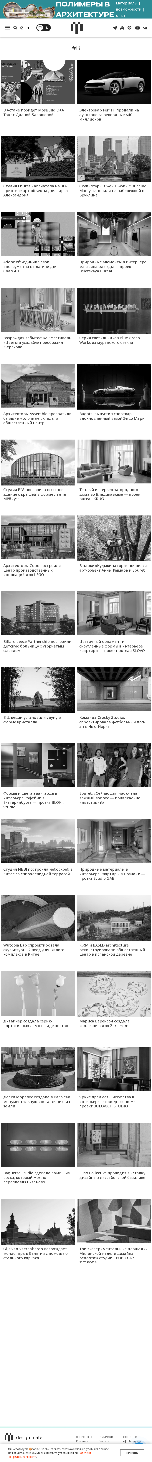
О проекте (84, 1437)
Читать (104, 1441)
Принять (132, 1452)
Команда (82, 1441)
